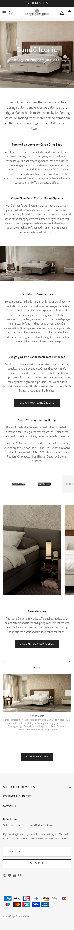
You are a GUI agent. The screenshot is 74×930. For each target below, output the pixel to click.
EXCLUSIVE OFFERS (37, 3)
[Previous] (6, 693)
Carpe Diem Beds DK (19, 917)
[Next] (68, 693)
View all (37, 668)
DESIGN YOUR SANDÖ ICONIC (37, 403)
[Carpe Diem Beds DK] (37, 12)
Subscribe (37, 863)
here (64, 838)
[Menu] (4, 12)
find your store (37, 757)
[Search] (13, 12)
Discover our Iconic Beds (37, 644)
